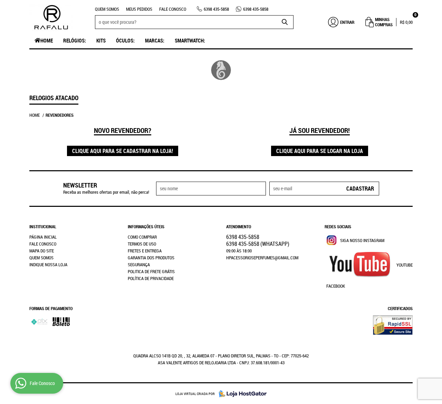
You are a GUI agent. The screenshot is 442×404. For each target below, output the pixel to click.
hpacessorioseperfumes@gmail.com (262, 257)
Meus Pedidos (139, 9)
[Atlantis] (221, 70)
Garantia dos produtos (151, 257)
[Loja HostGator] (241, 393)
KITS (101, 40)
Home (46, 40)
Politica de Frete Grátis (151, 271)
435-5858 (216, 9)
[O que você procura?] (285, 22)
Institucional (42, 226)
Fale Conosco (172, 9)
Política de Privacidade (151, 278)
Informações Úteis (146, 226)
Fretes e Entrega (145, 251)
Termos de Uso (142, 244)
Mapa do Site (41, 251)
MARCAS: (154, 40)
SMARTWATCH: (190, 40)
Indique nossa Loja (48, 264)
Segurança (139, 264)
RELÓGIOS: (74, 40)
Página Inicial (43, 237)
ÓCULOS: (125, 40)
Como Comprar (142, 237)
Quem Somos (107, 9)
